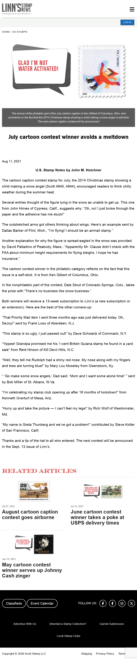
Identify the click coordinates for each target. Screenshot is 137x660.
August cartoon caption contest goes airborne (30, 514)
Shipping (86, 653)
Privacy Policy (105, 653)
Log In (127, 22)
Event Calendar (42, 603)
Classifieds (14, 603)
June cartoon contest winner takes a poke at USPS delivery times (97, 517)
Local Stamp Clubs (68, 636)
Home (6, 31)
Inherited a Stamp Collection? (67, 624)
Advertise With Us (24, 624)
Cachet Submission (112, 624)
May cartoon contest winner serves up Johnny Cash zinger (32, 570)
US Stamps (19, 31)
